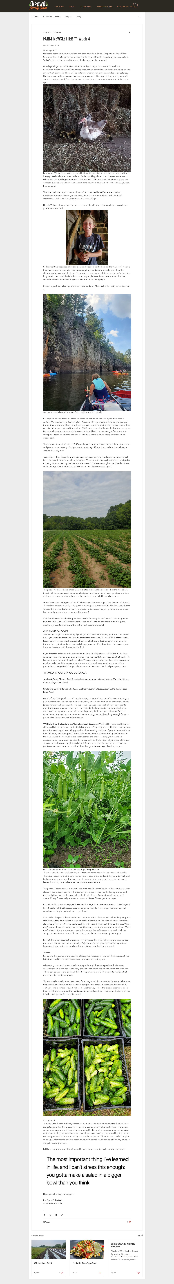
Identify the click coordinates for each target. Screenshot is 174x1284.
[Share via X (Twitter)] (50, 1215)
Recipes (68, 17)
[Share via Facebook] (44, 1215)
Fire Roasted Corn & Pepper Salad (84, 1263)
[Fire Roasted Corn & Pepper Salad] (87, 1249)
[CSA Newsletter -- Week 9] (48, 1249)
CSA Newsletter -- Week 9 (43, 1263)
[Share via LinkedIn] (56, 1215)
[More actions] (129, 32)
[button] (135, 5)
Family (78, 17)
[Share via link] (62, 1215)
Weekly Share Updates (51, 17)
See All (140, 1235)
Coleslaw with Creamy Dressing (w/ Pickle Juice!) (123, 1245)
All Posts (34, 17)
